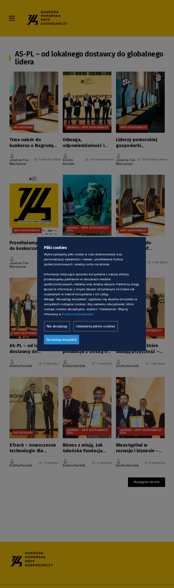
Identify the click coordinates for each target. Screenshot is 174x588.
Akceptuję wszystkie (61, 339)
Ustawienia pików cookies (95, 326)
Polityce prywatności (78, 314)
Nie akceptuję (57, 326)
